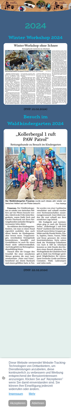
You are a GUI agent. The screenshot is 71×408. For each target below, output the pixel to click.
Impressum (16, 393)
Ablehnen (38, 403)
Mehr (32, 393)
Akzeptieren (17, 403)
